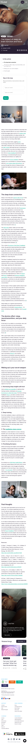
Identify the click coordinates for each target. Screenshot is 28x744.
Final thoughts (7, 70)
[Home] (4, 2)
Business (3, 723)
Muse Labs (17, 709)
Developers (3, 722)
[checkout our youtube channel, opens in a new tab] (19, 739)
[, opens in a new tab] (4, 681)
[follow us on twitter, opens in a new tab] (17, 739)
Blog (16, 705)
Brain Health (17, 708)
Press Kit (3, 726)
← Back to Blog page (5, 9)
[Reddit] (24, 50)
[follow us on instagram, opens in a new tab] (11, 739)
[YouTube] (22, 50)
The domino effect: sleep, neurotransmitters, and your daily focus (14, 65)
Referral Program (4, 709)
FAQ (2, 708)
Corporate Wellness (5, 728)
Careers (2, 717)
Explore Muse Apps (18, 711)
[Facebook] (26, 50)
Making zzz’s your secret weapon (11, 68)
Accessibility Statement (19, 720)
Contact (3, 705)
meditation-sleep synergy (13, 429)
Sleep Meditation (18, 719)
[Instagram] (20, 50)
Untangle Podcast (18, 706)
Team (2, 719)
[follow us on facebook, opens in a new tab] (8, 739)
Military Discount (18, 722)
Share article (7, 635)
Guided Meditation (18, 717)
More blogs (20, 641)
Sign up (6, 98)
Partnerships (3, 720)
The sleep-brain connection (10, 62)
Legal (2, 725)
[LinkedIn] (18, 50)
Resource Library (18, 723)
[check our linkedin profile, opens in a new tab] (14, 739)
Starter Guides (4, 706)
